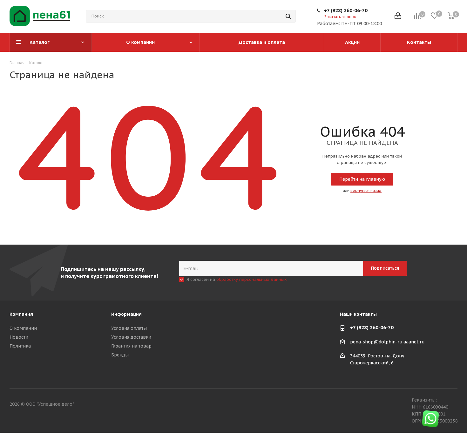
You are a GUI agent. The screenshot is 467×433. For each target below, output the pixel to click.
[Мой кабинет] (398, 16)
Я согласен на (236, 279)
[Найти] (288, 16)
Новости (19, 337)
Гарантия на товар (131, 346)
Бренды (120, 355)
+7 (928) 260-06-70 (346, 10)
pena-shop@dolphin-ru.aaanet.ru (387, 342)
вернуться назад (366, 190)
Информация (126, 314)
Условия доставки (131, 337)
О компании (23, 328)
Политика (20, 346)
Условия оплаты (129, 328)
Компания (21, 314)
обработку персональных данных (251, 279)
